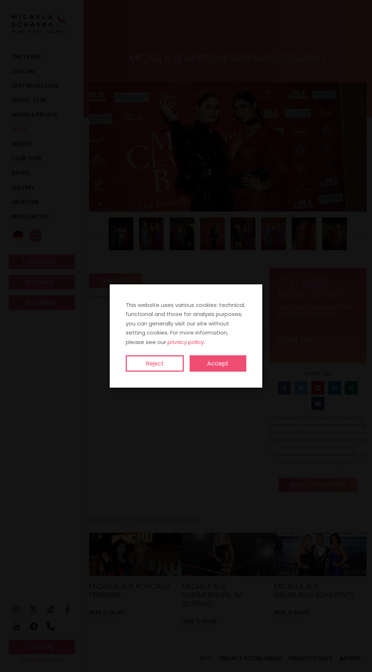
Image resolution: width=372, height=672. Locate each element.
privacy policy (185, 342)
